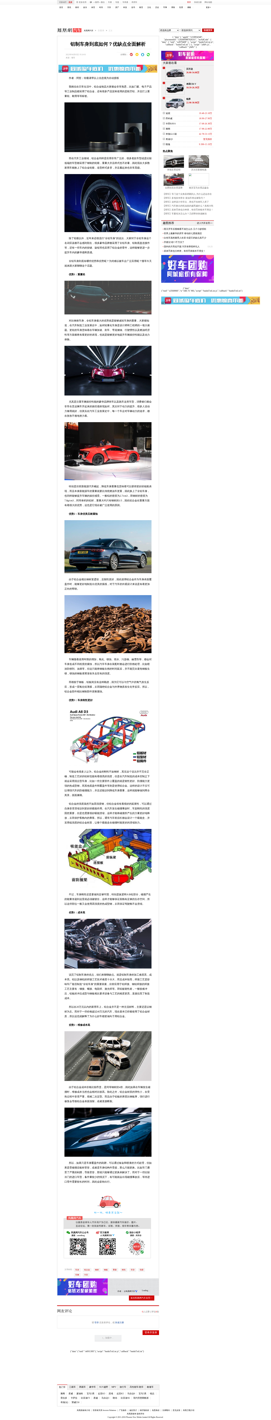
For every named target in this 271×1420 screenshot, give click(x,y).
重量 (115, 1270)
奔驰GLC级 (171, 134)
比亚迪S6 (125, 1398)
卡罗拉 (74, 1398)
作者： (120, 1291)
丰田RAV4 (170, 123)
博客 (173, 7)
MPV (114, 1387)
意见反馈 (176, 1410)
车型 (133, 1270)
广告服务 (123, 1410)
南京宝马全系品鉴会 (199, 188)
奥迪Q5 (169, 139)
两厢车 (82, 1387)
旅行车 (123, 1387)
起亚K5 (120, 1393)
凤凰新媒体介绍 (83, 1410)
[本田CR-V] (175, 88)
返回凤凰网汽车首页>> (141, 1298)
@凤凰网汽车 (129, 1291)
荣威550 (75, 1402)
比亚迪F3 (85, 1398)
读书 (133, 7)
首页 (61, 7)
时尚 (101, 7)
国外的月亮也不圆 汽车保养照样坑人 (182, 246)
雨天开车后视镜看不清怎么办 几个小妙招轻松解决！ (185, 229)
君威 (71, 1393)
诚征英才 (133, 1410)
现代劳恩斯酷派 (141, 1398)
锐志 (152, 1393)
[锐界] (175, 103)
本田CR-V (191, 84)
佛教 (189, 7)
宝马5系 (142, 1393)
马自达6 (131, 1393)
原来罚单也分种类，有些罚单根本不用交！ (185, 251)
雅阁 (63, 1393)
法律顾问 (166, 1410)
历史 (157, 7)
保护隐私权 (144, 1410)
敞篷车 (150, 1387)
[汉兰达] (175, 73)
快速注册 (198, 2)
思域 (111, 1393)
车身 (77, 1270)
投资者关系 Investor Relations (104, 1410)
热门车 (62, 1387)
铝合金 (87, 1270)
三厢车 (72, 1387)
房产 (117, 7)
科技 (125, 7)
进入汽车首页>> (205, 223)
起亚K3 (101, 1393)
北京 (70, 2)
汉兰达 (189, 69)
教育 (141, 7)
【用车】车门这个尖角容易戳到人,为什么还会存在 (187, 194)
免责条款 (155, 1410)
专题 (117, 2)
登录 (189, 2)
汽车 (109, 7)
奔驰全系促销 (173, 170)
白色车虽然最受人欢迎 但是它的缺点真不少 (185, 238)
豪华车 (92, 1387)
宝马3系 (90, 1393)
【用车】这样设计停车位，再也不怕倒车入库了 (186, 202)
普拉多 (64, 1398)
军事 (165, 7)
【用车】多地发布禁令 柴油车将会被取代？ (184, 198)
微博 (97, 2)
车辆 (77, 1275)
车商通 (125, 2)
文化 (149, 7)
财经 (77, 7)
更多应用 (82, 2)
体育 (93, 7)
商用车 (134, 2)
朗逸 (168, 144)
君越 (95, 1398)
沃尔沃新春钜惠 (199, 170)
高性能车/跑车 (136, 1387)
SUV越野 (103, 1387)
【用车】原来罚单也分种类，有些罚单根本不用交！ (188, 210)
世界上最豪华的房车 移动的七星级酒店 (183, 233)
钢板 (106, 1270)
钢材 (97, 1270)
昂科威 (169, 118)
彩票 (181, 7)
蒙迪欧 (80, 1393)
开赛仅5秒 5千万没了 (174, 242)
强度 (141, 1270)
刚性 (124, 1270)
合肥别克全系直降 (174, 188)
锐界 (188, 99)
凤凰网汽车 (67, 30)
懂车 (73, 58)
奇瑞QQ (64, 1402)
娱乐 (85, 7)
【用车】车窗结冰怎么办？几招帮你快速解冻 (185, 213)
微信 (103, 2)
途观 (168, 113)
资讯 (69, 7)
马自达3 (105, 1398)
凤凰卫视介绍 (188, 1410)
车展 (110, 2)
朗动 (115, 1398)
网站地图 (208, 2)
